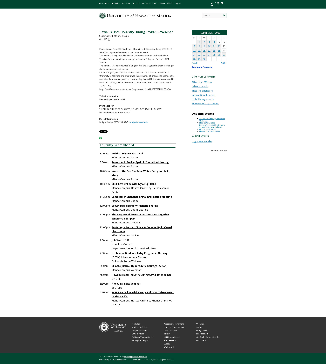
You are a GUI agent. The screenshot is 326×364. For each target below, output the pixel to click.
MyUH (178, 3)
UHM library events (203, 99)
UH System (201, 340)
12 (219, 46)
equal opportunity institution (135, 356)
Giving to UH (201, 330)
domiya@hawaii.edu (138, 122)
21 (194, 54)
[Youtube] (212, 5)
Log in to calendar (202, 141)
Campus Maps (138, 334)
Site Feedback (202, 334)
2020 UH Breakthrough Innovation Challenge (212, 120)
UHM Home (104, 3)
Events (167, 343)
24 (209, 54)
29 (199, 59)
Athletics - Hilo (200, 86)
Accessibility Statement (174, 324)
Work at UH (169, 347)
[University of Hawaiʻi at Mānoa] (135, 15)
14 (194, 50)
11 (214, 46)
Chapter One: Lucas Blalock (209, 131)
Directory (126, 3)
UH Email (200, 324)
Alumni (170, 3)
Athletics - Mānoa (202, 82)
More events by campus (205, 103)
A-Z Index (116, 3)
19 (219, 50)
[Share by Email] (100, 138)
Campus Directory (139, 330)
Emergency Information (174, 327)
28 (194, 59)
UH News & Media (172, 337)
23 (204, 54)
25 (214, 54)
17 (209, 50)
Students (136, 3)
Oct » (224, 62)
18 (214, 50)
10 (209, 46)
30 (204, 59)
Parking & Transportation (142, 337)
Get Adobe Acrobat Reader (207, 337)
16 (204, 50)
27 (224, 54)
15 (199, 50)
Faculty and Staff (149, 3)
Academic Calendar (202, 67)
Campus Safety (170, 330)
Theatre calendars (202, 90)
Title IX (167, 334)
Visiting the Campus (140, 340)
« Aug (194, 62)
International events (203, 95)
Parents (161, 3)
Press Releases (170, 340)
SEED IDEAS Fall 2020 (207, 123)
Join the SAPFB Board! (207, 129)
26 (219, 54)
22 (199, 54)
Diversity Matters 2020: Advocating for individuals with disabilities (212, 126)
